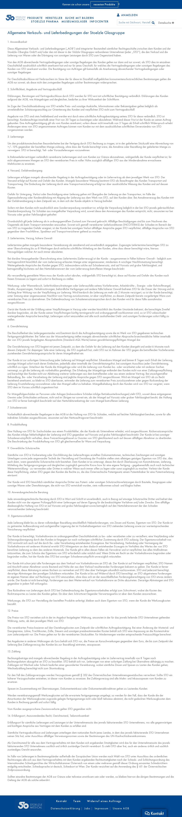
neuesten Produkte (104, 4)
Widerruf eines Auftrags (104, 801)
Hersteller (54, 18)
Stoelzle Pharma (45, 21)
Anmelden (129, 15)
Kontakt (61, 801)
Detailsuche (165, 22)
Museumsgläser (74, 21)
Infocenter (99, 21)
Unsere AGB (121, 808)
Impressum (102, 808)
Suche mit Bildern (79, 18)
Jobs (87, 808)
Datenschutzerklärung (65, 808)
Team (77, 801)
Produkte (35, 18)
